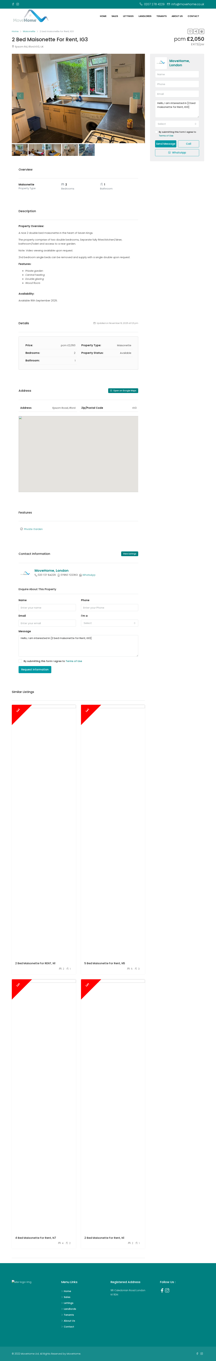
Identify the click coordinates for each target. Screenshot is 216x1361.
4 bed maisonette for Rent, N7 (35, 1238)
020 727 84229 (47, 575)
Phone (85, 600)
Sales (115, 16)
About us (177, 16)
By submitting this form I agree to (53, 661)
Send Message (165, 144)
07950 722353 (69, 575)
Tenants (161, 16)
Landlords (145, 16)
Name (23, 600)
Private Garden (33, 529)
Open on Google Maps (124, 390)
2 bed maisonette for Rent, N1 (104, 1238)
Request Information (35, 669)
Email (22, 616)
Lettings (128, 16)
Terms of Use (74, 661)
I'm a (84, 616)
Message (25, 631)
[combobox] (109, 623)
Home (103, 16)
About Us (69, 1320)
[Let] (44, 831)
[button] (78, 449)
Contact (193, 16)
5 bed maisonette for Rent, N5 (104, 963)
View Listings (129, 553)
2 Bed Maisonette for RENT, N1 (35, 963)
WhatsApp (89, 575)
